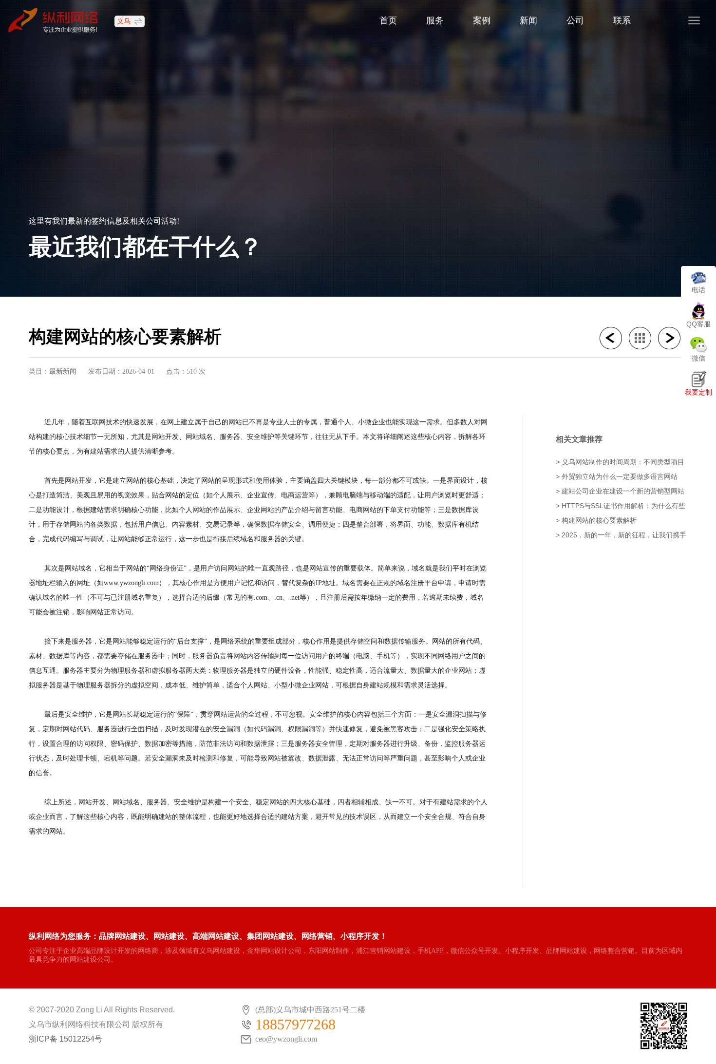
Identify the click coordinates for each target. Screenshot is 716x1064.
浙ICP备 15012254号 (65, 1039)
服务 (435, 20)
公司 (575, 20)
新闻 (528, 20)
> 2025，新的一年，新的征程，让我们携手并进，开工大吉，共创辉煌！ (621, 535)
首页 (388, 20)
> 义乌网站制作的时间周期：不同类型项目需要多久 (620, 462)
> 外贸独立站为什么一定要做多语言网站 (617, 476)
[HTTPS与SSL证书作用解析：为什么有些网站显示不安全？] (614, 338)
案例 (481, 20)
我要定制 (698, 392)
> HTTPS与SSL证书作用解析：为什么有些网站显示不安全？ (620, 506)
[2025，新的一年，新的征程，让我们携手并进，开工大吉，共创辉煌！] (672, 338)
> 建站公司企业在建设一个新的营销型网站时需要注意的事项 (620, 491)
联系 (622, 20)
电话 (698, 290)
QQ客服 (698, 324)
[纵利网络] (57, 19)
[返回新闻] (643, 338)
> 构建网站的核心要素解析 (596, 520)
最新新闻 (62, 371)
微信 (698, 358)
